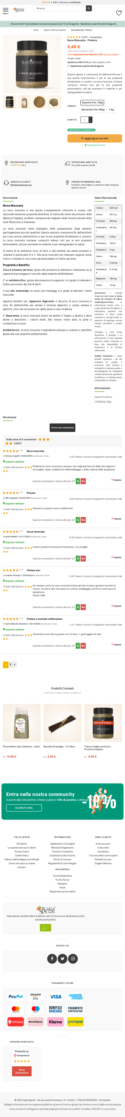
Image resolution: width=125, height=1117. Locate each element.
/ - (91, 37)
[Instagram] (72, 958)
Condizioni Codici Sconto (62, 855)
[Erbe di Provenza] (103, 723)
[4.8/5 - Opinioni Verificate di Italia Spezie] (21, 1064)
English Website (103, 863)
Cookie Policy (22, 855)
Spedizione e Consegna (62, 843)
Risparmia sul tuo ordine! (62, 891)
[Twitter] (62, 958)
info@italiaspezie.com (62, 2)
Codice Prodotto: (103, 397)
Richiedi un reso (103, 859)
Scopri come (74, 58)
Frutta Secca (62, 879)
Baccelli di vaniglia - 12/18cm (18, 746)
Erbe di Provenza (93, 746)
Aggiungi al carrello (94, 138)
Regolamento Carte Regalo (62, 863)
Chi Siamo (22, 843)
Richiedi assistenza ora (21, 185)
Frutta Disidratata (62, 876)
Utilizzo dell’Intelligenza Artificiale (21, 859)
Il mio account (103, 843)
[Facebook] (52, 958)
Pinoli (62, 887)
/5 (23, 165)
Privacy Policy (22, 851)
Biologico (62, 883)
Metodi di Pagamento (62, 847)
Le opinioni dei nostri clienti (22, 847)
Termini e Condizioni (62, 851)
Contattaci (103, 851)
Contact (21, 867)
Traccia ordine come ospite (103, 855)
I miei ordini (103, 847)
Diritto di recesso (62, 859)
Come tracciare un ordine (22, 863)
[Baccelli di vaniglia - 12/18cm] (22, 723)
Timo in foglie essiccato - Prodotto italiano (57, 748)
